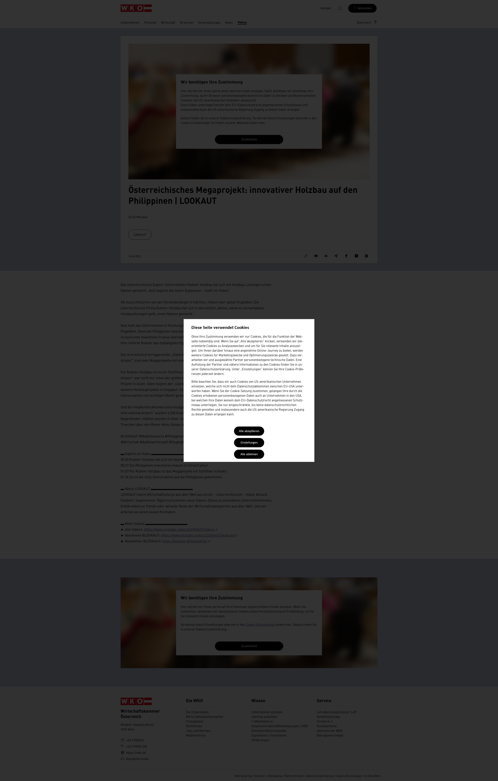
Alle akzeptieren (249, 431)
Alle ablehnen (249, 454)
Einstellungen (249, 443)
